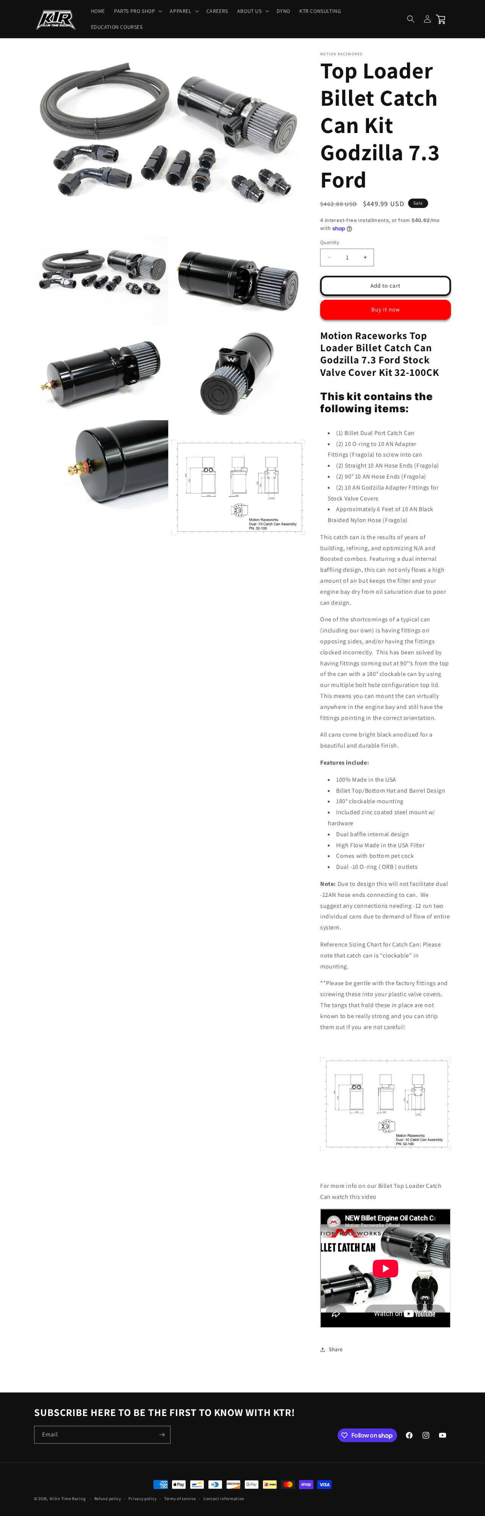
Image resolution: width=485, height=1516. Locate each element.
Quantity (329, 242)
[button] (137, 11)
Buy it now (385, 309)
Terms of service (180, 1498)
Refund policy (107, 1498)
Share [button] (336, 1349)
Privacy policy (142, 1498)
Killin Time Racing (68, 1498)
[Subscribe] (161, 1435)
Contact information (223, 1498)
